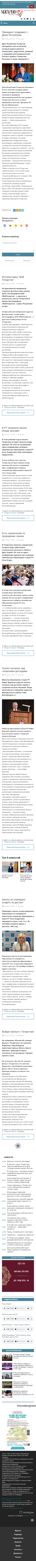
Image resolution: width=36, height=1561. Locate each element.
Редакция (18, 1534)
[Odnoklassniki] (30, 19)
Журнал (18, 1530)
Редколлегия (18, 1538)
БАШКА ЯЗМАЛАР (18, 1257)
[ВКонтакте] (14, 210)
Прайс (18, 1546)
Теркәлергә (26, 260)
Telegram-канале (10, 407)
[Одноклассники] (17, 210)
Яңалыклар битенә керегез (16, 412)
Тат (28, 7)
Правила (18, 1542)
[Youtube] (27, 19)
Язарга (18, 254)
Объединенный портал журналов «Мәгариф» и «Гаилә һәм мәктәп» (17, 3)
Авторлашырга (9, 260)
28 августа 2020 (9, 434)
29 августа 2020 (9, 283)
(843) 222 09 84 (29, 1515)
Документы (18, 1553)
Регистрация (27, 10)
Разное (18, 1557)
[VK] (21, 19)
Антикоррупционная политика (12, 1498)
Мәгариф (21, 39)
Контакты (18, 1549)
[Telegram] (33, 19)
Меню (5, 23)
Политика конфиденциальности (12, 1508)
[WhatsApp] (20, 210)
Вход (33, 10)
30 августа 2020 (9, 39)
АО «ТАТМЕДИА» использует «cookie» (14, 1500)
